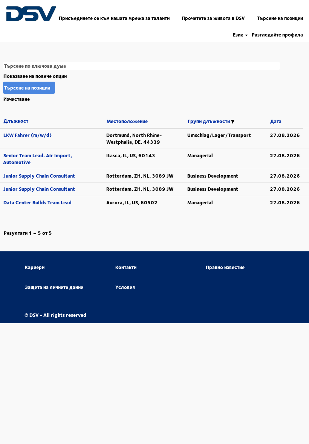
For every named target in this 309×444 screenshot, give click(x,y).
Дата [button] (275, 121)
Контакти (125, 267)
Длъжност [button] (15, 121)
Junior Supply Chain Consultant (39, 175)
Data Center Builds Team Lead (37, 202)
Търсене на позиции (280, 18)
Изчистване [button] (16, 99)
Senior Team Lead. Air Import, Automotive (37, 159)
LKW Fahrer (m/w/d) (27, 135)
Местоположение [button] (127, 121)
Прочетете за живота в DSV (213, 18)
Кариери (34, 267)
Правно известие (225, 267)
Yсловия (125, 287)
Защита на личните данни (54, 287)
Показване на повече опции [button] (35, 76)
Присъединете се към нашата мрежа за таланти (114, 18)
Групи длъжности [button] (209, 121)
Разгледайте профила (277, 35)
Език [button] (238, 35)
